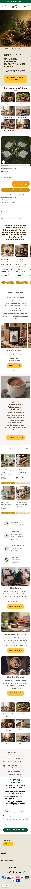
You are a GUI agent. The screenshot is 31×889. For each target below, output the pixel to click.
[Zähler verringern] (2, 183)
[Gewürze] (23, 97)
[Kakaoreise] (8, 723)
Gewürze (23, 104)
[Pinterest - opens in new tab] (14, 872)
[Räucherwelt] (23, 737)
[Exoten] (23, 124)
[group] (15, 150)
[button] (2, 6)
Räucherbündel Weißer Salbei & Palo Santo (22, 472)
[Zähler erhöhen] (9, 183)
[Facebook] (9, 218)
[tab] (15, 449)
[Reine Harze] (23, 723)
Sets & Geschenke (8, 130)
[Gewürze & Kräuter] (23, 707)
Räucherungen (22, 117)
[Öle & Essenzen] (8, 111)
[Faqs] (15, 665)
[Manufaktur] (15, 622)
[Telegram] (24, 872)
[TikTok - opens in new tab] (17, 872)
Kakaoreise (8, 730)
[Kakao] (8, 97)
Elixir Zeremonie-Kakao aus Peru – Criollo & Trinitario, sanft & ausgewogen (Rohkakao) (21, 264)
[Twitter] (12, 218)
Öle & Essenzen (8, 117)
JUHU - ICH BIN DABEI (15, 830)
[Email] (20, 218)
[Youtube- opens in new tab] (20, 872)
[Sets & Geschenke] (8, 124)
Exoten (23, 131)
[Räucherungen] (23, 111)
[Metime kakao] (14, 335)
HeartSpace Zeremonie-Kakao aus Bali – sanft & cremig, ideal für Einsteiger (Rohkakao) (7, 264)
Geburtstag (7, 816)
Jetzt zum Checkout (15, 190)
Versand (10, 172)
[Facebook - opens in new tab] (7, 872)
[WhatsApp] (17, 218)
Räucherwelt (23, 744)
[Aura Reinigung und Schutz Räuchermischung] (8, 460)
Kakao (8, 104)
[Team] (15, 576)
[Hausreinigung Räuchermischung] (8, 493)
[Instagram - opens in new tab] (10, 872)
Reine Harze (23, 730)
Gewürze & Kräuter (23, 714)
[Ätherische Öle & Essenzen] (8, 707)
